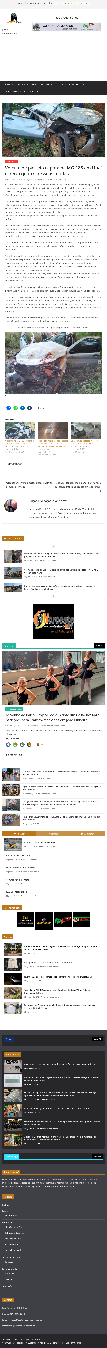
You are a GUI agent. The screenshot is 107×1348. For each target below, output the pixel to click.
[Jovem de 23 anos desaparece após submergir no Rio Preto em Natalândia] (13, 979)
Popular (21, 833)
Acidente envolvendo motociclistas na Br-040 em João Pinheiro (29, 484)
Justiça (21, 84)
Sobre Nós (35, 91)
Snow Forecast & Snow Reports (20, 867)
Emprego (9, 1262)
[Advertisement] (53, 59)
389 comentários (29, 884)
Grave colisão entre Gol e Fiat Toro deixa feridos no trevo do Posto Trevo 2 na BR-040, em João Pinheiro (62, 555)
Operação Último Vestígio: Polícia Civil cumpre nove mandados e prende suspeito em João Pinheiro (62, 1123)
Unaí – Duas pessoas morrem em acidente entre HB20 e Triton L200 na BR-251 (84, 443)
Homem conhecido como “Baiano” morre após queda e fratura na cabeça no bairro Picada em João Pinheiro (59, 571)
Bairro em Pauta (12, 1244)
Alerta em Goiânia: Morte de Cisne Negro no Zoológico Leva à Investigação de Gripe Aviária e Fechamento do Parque (60, 1138)
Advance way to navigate (17, 879)
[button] (26, 85)
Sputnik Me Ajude (13, 1250)
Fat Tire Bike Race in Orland (19, 855)
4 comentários (48, 778)
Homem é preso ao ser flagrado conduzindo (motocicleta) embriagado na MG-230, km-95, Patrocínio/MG (62, 1079)
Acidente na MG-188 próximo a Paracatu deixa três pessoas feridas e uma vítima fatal (19, 443)
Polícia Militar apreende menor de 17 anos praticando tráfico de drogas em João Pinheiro (78, 486)
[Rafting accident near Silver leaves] (13, 844)
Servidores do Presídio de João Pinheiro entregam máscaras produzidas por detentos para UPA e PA (59, 1006)
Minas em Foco (11, 161)
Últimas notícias (41, 84)
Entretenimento (13, 91)
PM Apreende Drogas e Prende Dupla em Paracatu (48, 962)
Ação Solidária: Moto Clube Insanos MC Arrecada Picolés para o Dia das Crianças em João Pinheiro (62, 788)
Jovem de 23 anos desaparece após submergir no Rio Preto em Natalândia (59, 976)
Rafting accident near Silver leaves (40, 842)
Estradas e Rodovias (14, 1233)
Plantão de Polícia (13, 1227)
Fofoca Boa (10, 1273)
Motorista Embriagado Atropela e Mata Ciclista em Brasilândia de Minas (58, 1108)
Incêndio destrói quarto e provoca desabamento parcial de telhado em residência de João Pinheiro (62, 587)
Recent (55, 833)
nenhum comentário (48, 560)
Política (8, 84)
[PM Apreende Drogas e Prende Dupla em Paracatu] (13, 964)
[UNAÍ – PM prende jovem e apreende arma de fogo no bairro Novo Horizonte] (13, 1066)
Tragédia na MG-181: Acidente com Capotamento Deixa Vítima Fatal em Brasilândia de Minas (57, 991)
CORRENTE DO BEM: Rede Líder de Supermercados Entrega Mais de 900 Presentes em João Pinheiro (61, 773)
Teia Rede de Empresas (69, 84)
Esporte (8, 1279)
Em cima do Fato (13, 1238)
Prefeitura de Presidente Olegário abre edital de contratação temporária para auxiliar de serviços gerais (60, 948)
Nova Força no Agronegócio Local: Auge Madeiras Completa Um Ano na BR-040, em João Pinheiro (61, 818)
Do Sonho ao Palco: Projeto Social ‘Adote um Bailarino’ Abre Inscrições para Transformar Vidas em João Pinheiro (52, 717)
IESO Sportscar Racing (16, 891)
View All (99, 645)
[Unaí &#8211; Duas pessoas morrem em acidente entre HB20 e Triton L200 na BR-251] (86, 430)
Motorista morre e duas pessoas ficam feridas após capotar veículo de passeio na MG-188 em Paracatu (53, 444)
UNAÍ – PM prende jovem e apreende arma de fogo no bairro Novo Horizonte (60, 1064)
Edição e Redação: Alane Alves (37, 179)
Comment (89, 833)
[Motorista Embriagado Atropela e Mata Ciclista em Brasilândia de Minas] (13, 1110)
